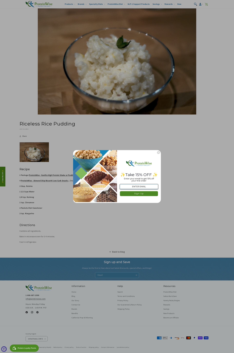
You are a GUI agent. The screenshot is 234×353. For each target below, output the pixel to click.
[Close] (158, 152)
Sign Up (139, 193)
